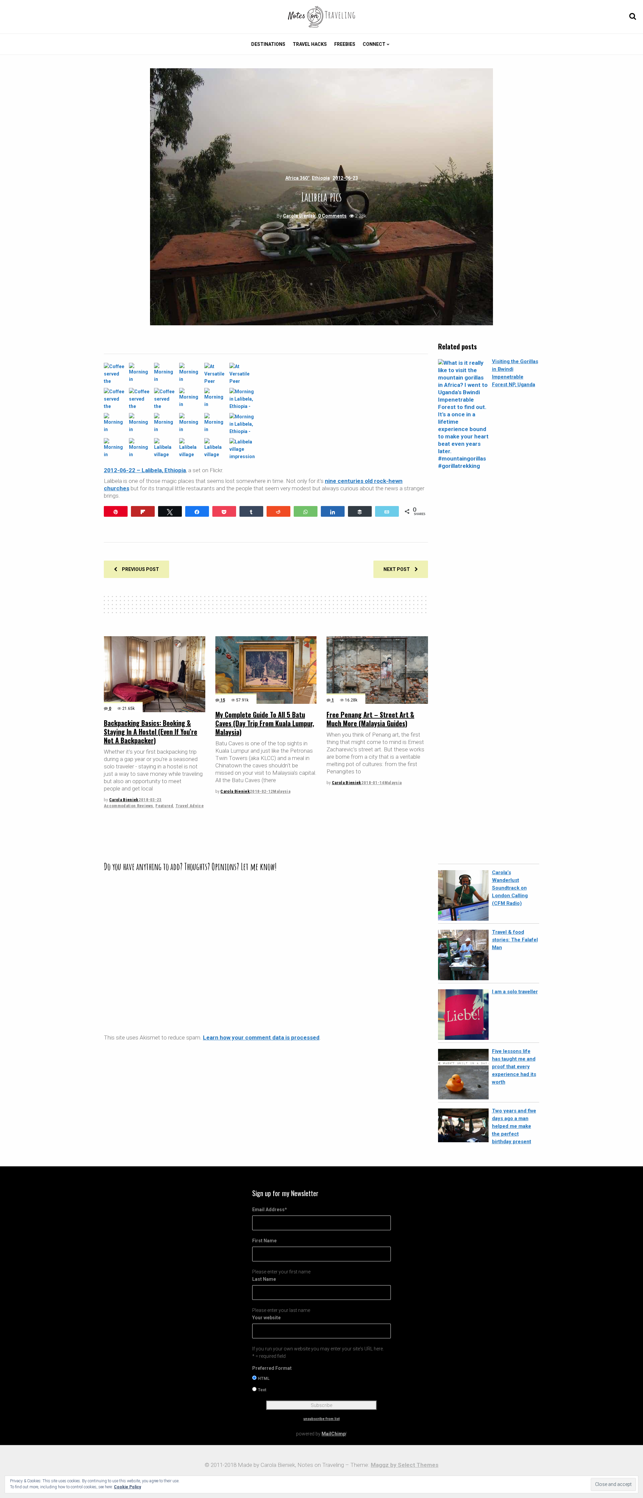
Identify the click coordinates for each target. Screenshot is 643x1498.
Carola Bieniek (299, 216)
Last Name (264, 1279)
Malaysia (281, 791)
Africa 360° (297, 178)
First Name (264, 1240)
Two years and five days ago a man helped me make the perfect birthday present (514, 1126)
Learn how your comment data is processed (261, 1037)
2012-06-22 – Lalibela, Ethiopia (145, 470)
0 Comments (332, 216)
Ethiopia (321, 178)
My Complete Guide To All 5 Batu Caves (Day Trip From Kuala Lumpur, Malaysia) (264, 723)
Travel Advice (189, 805)
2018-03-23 (150, 799)
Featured (164, 805)
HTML (264, 1378)
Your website (266, 1317)
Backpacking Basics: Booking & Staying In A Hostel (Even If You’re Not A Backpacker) (150, 731)
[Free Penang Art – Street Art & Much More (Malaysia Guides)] (377, 670)
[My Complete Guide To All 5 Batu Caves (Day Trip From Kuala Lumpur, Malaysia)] (266, 670)
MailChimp (334, 1433)
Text (262, 1390)
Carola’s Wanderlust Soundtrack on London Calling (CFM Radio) (510, 887)
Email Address (269, 1209)
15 (222, 700)
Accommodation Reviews (128, 805)
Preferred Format (272, 1368)
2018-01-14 (372, 782)
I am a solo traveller (515, 992)
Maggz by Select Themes (404, 1465)
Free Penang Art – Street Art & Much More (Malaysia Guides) (370, 719)
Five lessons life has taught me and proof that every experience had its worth (514, 1066)
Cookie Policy (127, 1487)
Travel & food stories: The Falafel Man (515, 939)
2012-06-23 (345, 178)
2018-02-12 (261, 791)
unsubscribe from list (321, 1419)
